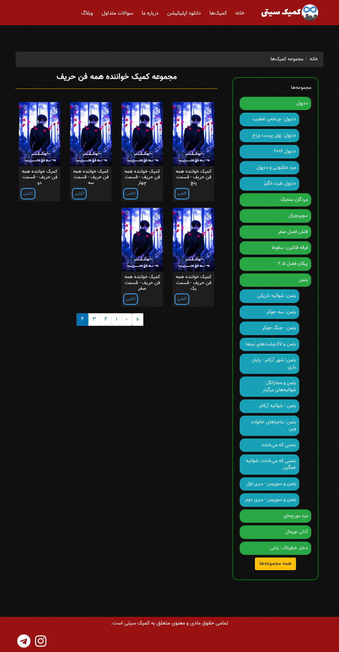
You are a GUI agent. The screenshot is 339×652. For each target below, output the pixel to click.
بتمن (303, 280)
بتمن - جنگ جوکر (279, 328)
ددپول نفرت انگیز (280, 183)
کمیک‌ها (218, 13)
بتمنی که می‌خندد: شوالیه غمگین (271, 464)
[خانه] (289, 13)
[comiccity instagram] (40, 641)
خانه (239, 13)
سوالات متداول (117, 13)
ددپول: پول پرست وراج (274, 135)
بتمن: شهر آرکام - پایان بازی (274, 363)
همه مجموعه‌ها (275, 564)
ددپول (302, 103)
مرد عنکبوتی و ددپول (276, 167)
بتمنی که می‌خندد (279, 445)
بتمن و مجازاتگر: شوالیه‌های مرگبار (279, 386)
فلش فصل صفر (293, 232)
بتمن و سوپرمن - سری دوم (270, 500)
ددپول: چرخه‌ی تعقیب (274, 119)
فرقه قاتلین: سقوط (290, 248)
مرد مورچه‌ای (295, 516)
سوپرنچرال (298, 215)
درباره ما (150, 13)
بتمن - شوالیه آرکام (277, 406)
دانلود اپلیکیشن (184, 13)
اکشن (182, 193)
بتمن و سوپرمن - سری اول (271, 484)
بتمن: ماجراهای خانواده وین (273, 425)
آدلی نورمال (296, 532)
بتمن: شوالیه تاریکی (276, 296)
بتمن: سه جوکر (281, 312)
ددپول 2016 (285, 151)
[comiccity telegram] (23, 641)
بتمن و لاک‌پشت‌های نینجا (271, 344)
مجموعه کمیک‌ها (287, 59)
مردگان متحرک (294, 200)
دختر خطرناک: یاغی (289, 548)
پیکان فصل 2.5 (293, 263)
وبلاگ (87, 13)
